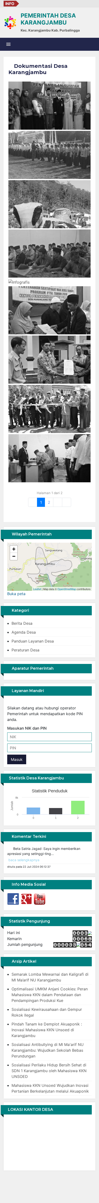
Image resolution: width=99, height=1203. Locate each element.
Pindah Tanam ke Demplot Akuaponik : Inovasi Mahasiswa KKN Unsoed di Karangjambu (47, 1030)
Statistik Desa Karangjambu (36, 778)
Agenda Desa (24, 632)
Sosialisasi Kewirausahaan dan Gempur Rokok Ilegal (47, 1012)
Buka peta (16, 593)
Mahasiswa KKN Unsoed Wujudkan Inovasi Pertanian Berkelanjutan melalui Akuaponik (50, 1088)
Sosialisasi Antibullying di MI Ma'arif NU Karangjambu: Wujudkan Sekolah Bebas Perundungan (48, 1050)
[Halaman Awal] (32, 502)
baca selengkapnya (23, 856)
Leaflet (37, 589)
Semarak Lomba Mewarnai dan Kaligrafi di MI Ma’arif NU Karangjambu (50, 977)
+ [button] (13, 549)
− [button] (13, 556)
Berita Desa (22, 623)
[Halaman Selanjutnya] (57, 502)
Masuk (17, 759)
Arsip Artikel (23, 961)
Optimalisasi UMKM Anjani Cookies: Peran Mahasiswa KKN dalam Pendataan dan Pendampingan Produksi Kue (50, 995)
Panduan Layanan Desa (33, 641)
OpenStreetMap (66, 589)
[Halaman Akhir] (66, 502)
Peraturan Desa (25, 650)
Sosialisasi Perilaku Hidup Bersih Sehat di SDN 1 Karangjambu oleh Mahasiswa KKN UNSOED (49, 1071)
